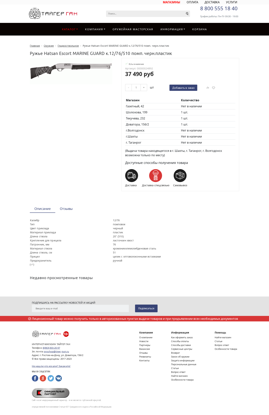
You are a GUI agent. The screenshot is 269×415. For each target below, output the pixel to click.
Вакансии (144, 349)
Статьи (175, 368)
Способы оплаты (180, 341)
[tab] (42, 209)
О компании (145, 337)
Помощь (220, 332)
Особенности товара (182, 379)
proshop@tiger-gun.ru (56, 351)
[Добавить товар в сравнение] (208, 88)
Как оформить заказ (182, 337)
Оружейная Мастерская (133, 29)
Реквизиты (145, 356)
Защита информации (183, 360)
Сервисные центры (181, 349)
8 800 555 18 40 (219, 8)
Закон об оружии (180, 356)
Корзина (199, 29)
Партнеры (144, 345)
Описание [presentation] (42, 208)
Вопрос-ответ (178, 372)
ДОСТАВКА (212, 2)
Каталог (69, 29)
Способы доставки (181, 345)
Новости (143, 341)
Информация (180, 332)
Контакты (144, 360)
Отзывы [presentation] (66, 208)
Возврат (175, 352)
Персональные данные (183, 364)
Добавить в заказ (183, 88)
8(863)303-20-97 (51, 347)
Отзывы (143, 352)
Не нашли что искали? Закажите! (51, 366)
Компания (94, 29)
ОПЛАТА (192, 2)
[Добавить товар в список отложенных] (213, 88)
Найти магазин (179, 375)
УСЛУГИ (231, 2)
